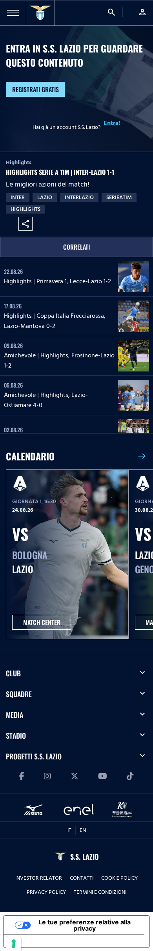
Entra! (112, 123)
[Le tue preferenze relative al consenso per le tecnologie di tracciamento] (13, 943)
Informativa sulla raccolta (48, 941)
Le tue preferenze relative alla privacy (84, 925)
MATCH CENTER (41, 622)
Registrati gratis (35, 89)
